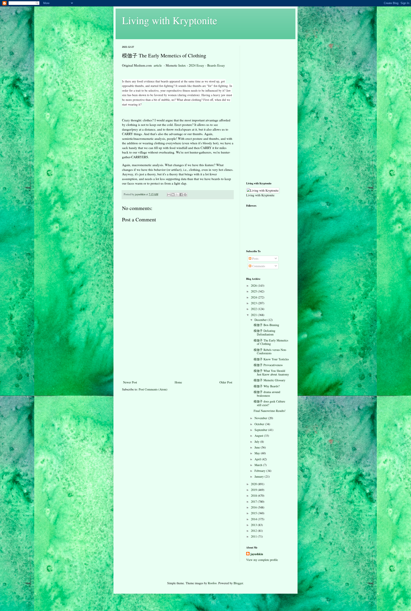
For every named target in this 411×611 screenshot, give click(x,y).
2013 (254, 525)
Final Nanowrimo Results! (270, 411)
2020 (254, 484)
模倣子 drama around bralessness (267, 394)
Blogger (238, 583)
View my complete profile (262, 560)
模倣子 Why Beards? (267, 386)
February (260, 471)
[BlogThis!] (173, 194)
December (261, 320)
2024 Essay (196, 65)
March (259, 465)
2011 (254, 536)
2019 (254, 490)
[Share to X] (177, 194)
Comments (258, 266)
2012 (254, 531)
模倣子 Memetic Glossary (269, 380)
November (261, 418)
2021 (254, 315)
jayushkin (256, 554)
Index (182, 65)
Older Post (225, 382)
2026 (254, 285)
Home (178, 382)
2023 (254, 303)
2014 (254, 519)
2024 (254, 297)
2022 (254, 309)
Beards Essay (216, 65)
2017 (254, 501)
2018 (254, 495)
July (257, 442)
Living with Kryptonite (169, 20)
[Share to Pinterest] (185, 194)
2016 (254, 507)
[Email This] (169, 194)
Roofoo (212, 583)
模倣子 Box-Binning (266, 325)
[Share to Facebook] (181, 194)
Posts (254, 258)
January (260, 476)
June (258, 447)
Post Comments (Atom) (153, 389)
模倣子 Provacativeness (268, 365)
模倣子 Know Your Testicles (271, 359)
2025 (254, 291)
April (258, 459)
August (259, 436)
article (158, 65)
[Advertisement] (178, 347)
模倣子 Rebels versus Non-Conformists (270, 351)
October (260, 424)
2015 (254, 513)
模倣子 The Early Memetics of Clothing (271, 342)
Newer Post (130, 382)
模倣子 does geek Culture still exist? (269, 403)
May (258, 453)
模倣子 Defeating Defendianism (264, 332)
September (261, 430)
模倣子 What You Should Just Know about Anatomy (271, 372)
